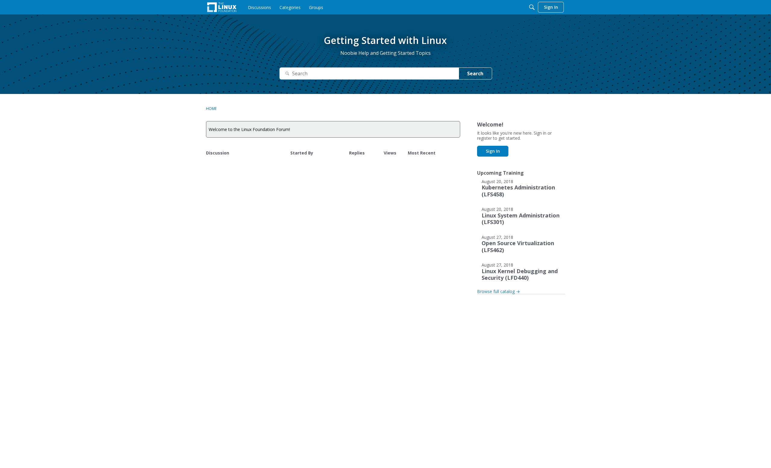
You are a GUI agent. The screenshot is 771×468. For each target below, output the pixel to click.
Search (475, 73)
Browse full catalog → (498, 291)
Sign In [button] (493, 151)
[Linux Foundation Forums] (221, 7)
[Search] (531, 7)
